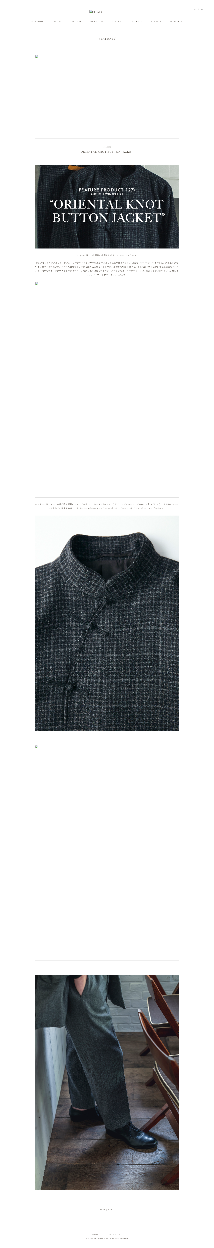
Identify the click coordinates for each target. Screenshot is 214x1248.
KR (202, 9)
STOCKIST (118, 22)
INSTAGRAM (176, 22)
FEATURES (76, 22)
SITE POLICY (116, 1234)
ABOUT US (137, 22)
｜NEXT (110, 1210)
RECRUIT (57, 22)
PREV (103, 1210)
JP (195, 9)
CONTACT (156, 22)
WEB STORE (37, 22)
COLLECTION (97, 22)
